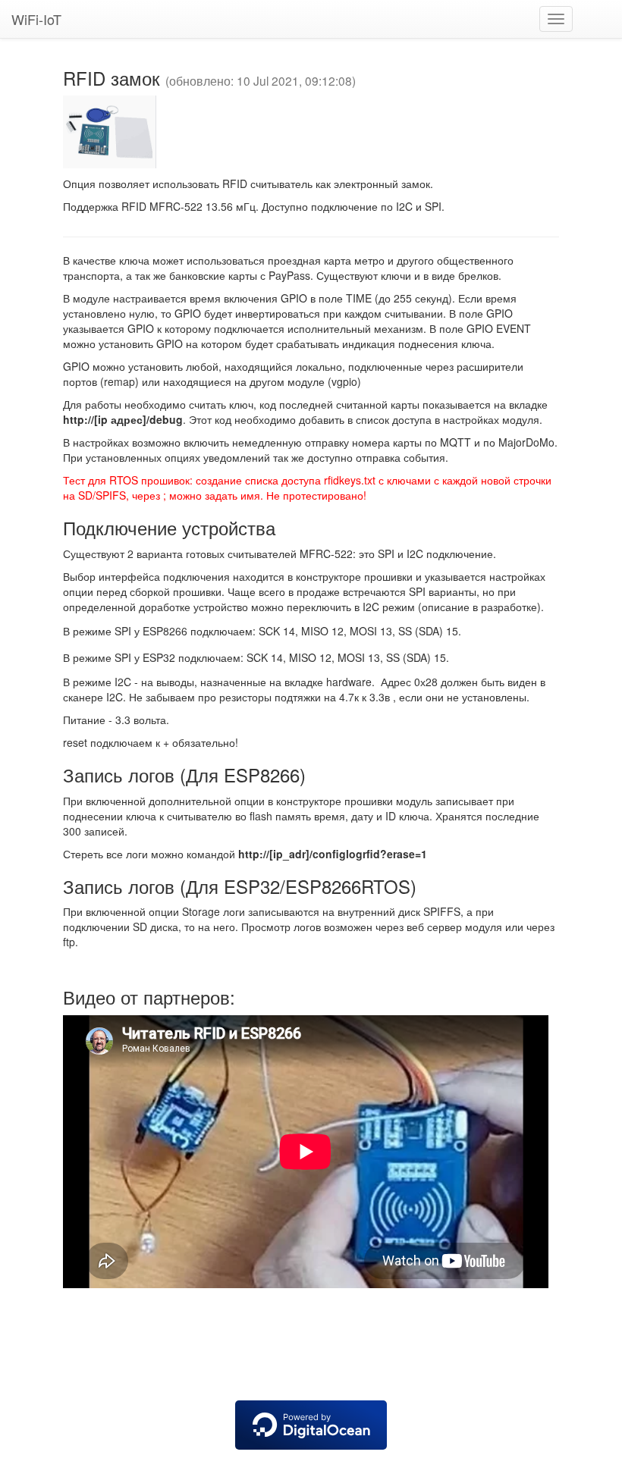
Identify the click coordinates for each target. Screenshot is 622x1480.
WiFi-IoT (36, 19)
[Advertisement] (311, 1348)
